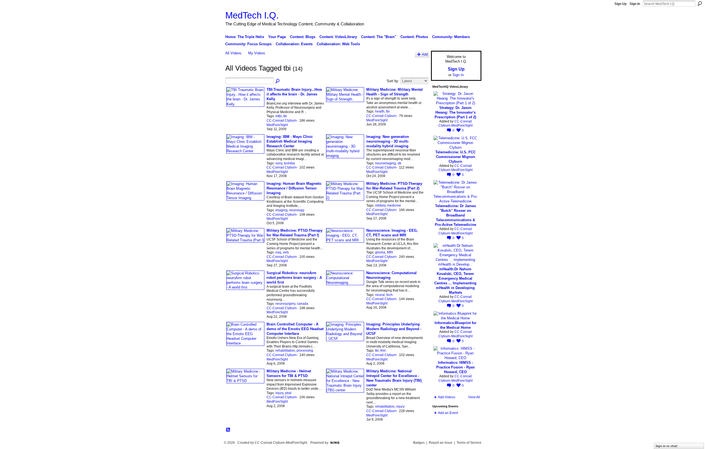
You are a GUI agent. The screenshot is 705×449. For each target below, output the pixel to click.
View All (474, 397)
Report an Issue (440, 443)
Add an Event (448, 413)
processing (305, 350)
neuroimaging (385, 163)
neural (380, 295)
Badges (419, 443)
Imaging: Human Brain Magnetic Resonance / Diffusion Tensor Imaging (294, 188)
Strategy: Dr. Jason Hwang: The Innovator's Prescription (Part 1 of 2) (455, 112)
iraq (278, 252)
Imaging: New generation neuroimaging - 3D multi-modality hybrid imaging (387, 141)
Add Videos (446, 397)
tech (389, 295)
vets (286, 252)
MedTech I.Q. (252, 15)
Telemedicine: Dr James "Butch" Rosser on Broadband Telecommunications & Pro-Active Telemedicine (455, 215)
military (380, 205)
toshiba (289, 163)
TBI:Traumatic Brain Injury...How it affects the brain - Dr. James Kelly (294, 94)
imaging (281, 210)
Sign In (635, 4)
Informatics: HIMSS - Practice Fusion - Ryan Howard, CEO (455, 367)
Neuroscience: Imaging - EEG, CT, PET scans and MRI (392, 232)
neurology (296, 210)
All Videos (233, 53)
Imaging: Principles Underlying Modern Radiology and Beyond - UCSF (393, 329)
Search (700, 3)
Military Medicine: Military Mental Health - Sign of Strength (394, 91)
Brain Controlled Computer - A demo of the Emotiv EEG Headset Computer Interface (295, 329)
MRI (390, 252)
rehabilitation (285, 350)
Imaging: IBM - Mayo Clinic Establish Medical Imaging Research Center (290, 141)
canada (302, 304)
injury (279, 393)
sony (278, 163)
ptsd (288, 393)
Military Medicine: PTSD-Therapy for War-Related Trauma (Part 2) (394, 185)
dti (399, 163)
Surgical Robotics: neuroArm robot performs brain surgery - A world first (294, 277)
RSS (228, 429)
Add (425, 54)
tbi (285, 116)
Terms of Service (469, 443)
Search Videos (277, 81)
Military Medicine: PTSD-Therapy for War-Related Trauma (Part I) (294, 232)
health (379, 111)
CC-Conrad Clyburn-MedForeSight (282, 123)
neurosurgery (285, 304)
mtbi (278, 116)
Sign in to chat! (666, 446)
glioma (380, 252)
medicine (394, 205)
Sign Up (620, 4)
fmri (383, 350)
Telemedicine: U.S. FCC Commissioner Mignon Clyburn (455, 157)
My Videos (256, 53)
